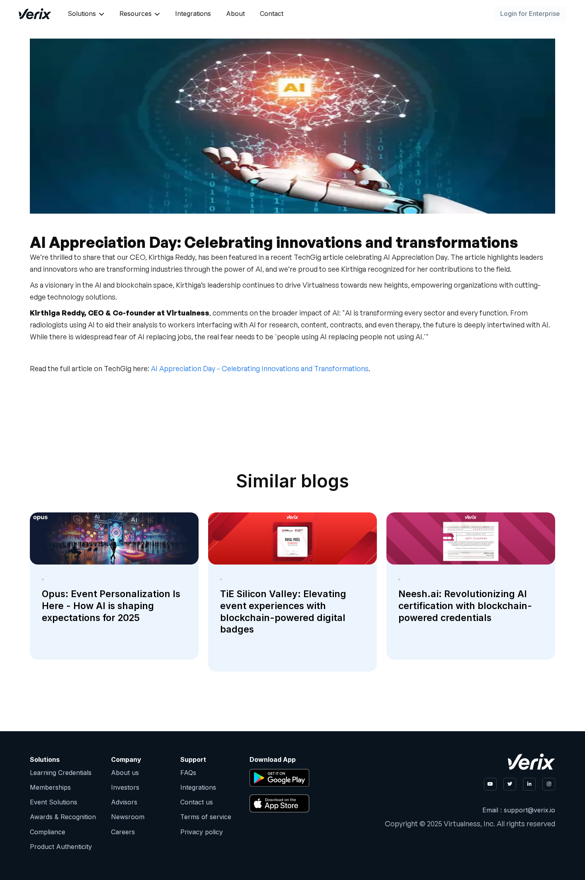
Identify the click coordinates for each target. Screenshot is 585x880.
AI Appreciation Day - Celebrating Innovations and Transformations (260, 368)
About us (125, 773)
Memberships (50, 787)
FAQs (188, 773)
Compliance (47, 832)
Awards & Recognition (63, 817)
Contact (271, 14)
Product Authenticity (61, 847)
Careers (123, 832)
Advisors (124, 802)
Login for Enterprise (530, 14)
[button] (86, 14)
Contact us (196, 802)
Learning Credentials (61, 773)
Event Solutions (53, 802)
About (235, 14)
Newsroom (127, 817)
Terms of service (205, 817)
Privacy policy (201, 832)
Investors (125, 787)
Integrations (193, 14)
